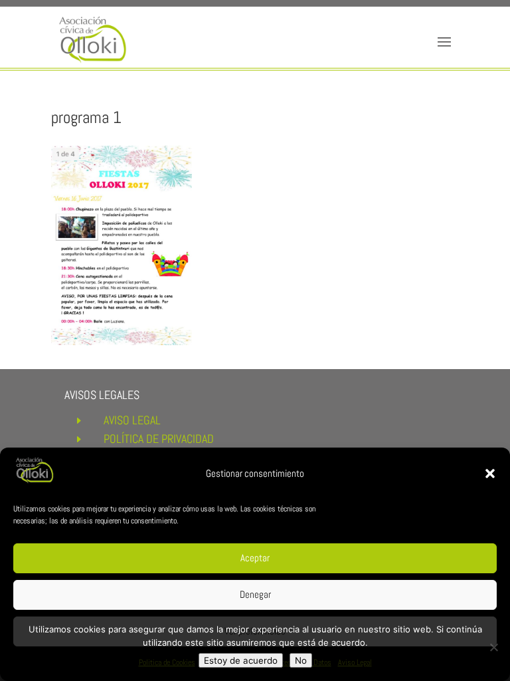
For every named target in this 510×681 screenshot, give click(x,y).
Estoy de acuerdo (241, 660)
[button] (490, 473)
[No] (493, 647)
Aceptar (255, 557)
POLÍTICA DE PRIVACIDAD (159, 438)
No (301, 660)
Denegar (255, 594)
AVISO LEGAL (132, 420)
